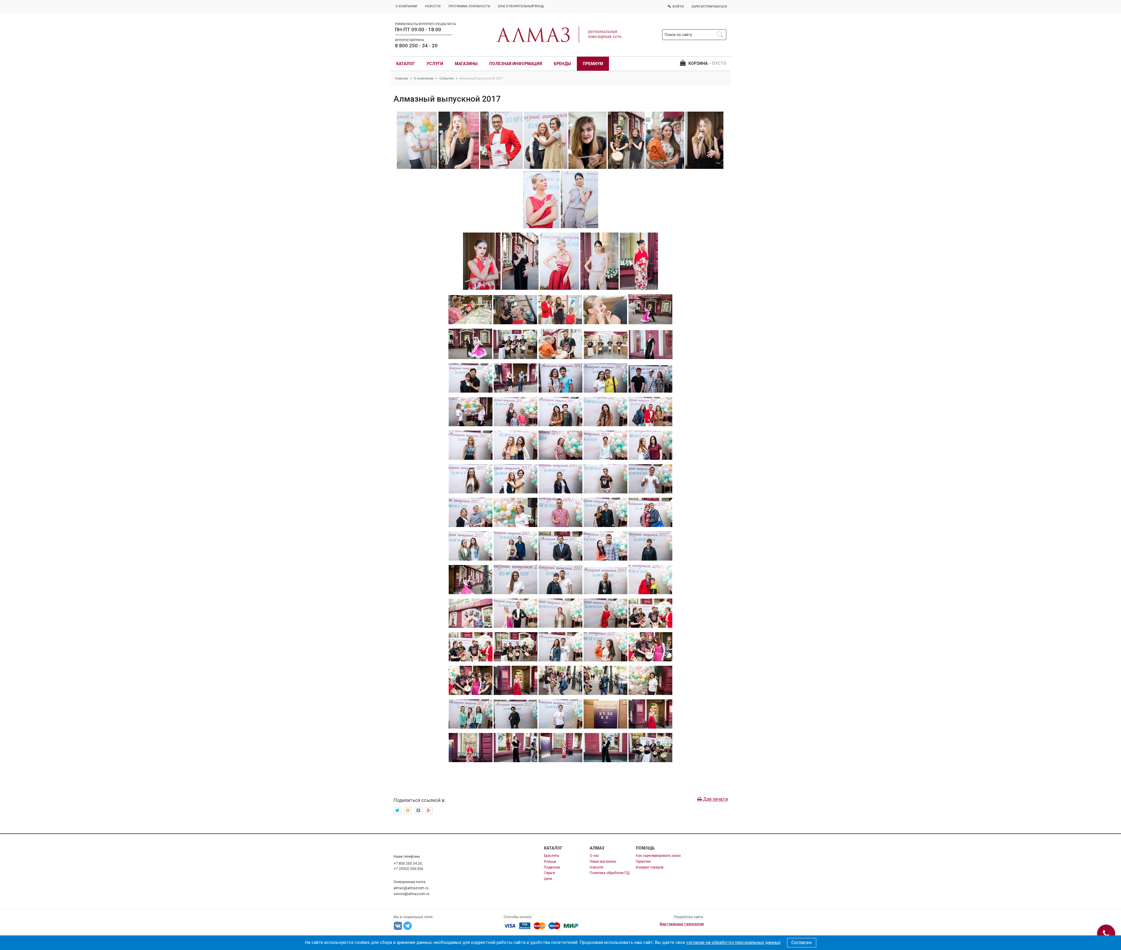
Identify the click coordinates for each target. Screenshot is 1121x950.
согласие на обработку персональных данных (733, 942)
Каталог (405, 63)
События (446, 78)
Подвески (552, 867)
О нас (594, 856)
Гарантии (643, 861)
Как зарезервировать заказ (658, 856)
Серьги (549, 873)
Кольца (550, 861)
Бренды (562, 63)
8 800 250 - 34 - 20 (416, 45)
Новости (596, 867)
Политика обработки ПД (609, 873)
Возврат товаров (650, 867)
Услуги (435, 63)
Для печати (715, 799)
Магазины (466, 63)
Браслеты (551, 856)
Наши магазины (603, 861)
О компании (424, 78)
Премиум (593, 63)
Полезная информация (515, 63)
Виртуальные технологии (682, 924)
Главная (401, 78)
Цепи (548, 879)
